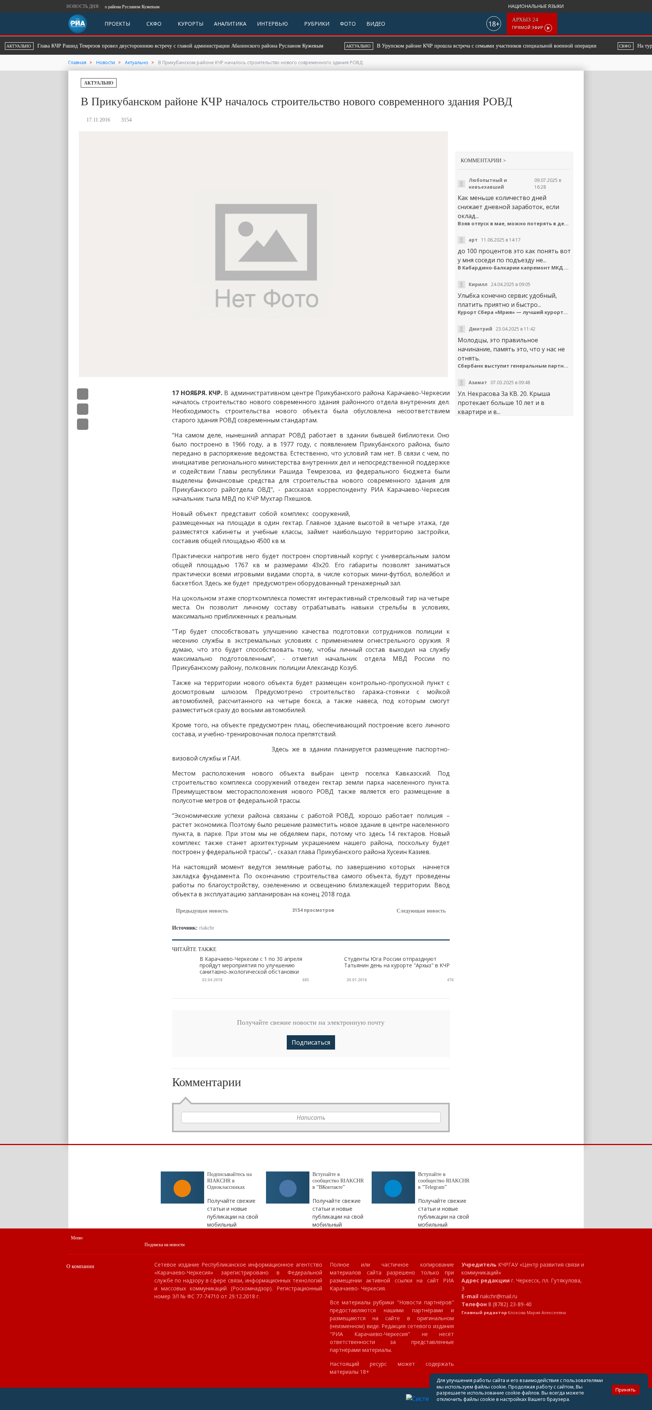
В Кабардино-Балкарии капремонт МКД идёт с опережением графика (514, 268)
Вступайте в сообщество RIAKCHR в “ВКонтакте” (338, 1180)
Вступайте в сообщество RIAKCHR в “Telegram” (443, 1180)
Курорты (189, 23)
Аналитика (230, 23)
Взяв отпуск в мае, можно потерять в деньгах (514, 223)
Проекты (117, 23)
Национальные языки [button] (536, 6)
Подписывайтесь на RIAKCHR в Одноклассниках (229, 1180)
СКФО (153, 23)
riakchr (206, 928)
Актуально (98, 83)
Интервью (272, 23)
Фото (348, 23)
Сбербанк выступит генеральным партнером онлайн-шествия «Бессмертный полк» (514, 366)
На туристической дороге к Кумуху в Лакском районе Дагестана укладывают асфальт (437, 46)
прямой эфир (528, 23)
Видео (375, 23)
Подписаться (311, 1042)
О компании (80, 1266)
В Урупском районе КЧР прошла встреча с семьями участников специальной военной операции (184, 46)
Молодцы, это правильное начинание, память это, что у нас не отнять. (511, 349)
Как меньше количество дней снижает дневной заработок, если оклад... (508, 207)
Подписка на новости (165, 1244)
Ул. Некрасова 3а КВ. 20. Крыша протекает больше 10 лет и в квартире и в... (504, 402)
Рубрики (316, 23)
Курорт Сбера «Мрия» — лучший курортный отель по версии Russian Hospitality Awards (514, 312)
